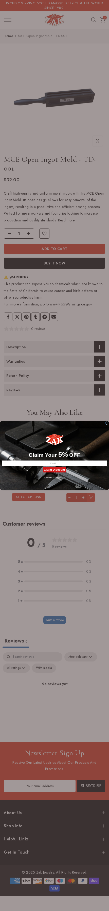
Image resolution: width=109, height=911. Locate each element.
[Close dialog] (106, 423)
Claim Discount (54, 469)
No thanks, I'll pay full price (54, 477)
